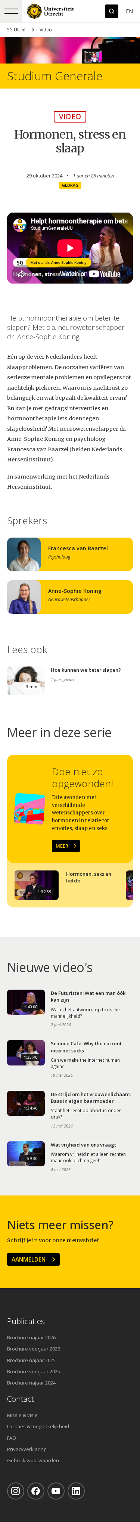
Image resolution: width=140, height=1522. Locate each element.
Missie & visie (22, 1415)
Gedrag (70, 185)
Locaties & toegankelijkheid (38, 1426)
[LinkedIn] (76, 1491)
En (129, 11)
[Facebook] (35, 1491)
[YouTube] (56, 1491)
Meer (62, 845)
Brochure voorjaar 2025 (33, 1371)
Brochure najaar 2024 (31, 1382)
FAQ (11, 1438)
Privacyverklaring (26, 1449)
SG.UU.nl (16, 30)
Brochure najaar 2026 (31, 1337)
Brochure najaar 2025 (31, 1360)
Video (46, 30)
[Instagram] (15, 1491)
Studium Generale (54, 76)
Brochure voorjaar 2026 (33, 1348)
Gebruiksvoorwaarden (33, 1460)
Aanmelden (29, 1259)
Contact (20, 1399)
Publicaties (26, 1321)
